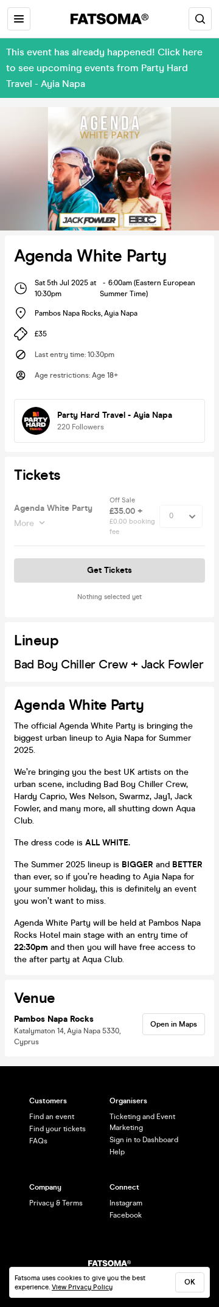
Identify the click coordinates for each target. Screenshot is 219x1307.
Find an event (51, 1116)
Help (117, 1152)
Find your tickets (57, 1129)
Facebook (125, 1215)
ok (189, 1282)
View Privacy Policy (82, 1287)
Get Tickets (109, 570)
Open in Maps (173, 1024)
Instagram (125, 1203)
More (24, 523)
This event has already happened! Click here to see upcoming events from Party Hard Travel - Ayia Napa (104, 67)
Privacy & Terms (56, 1203)
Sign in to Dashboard (143, 1139)
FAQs (38, 1141)
